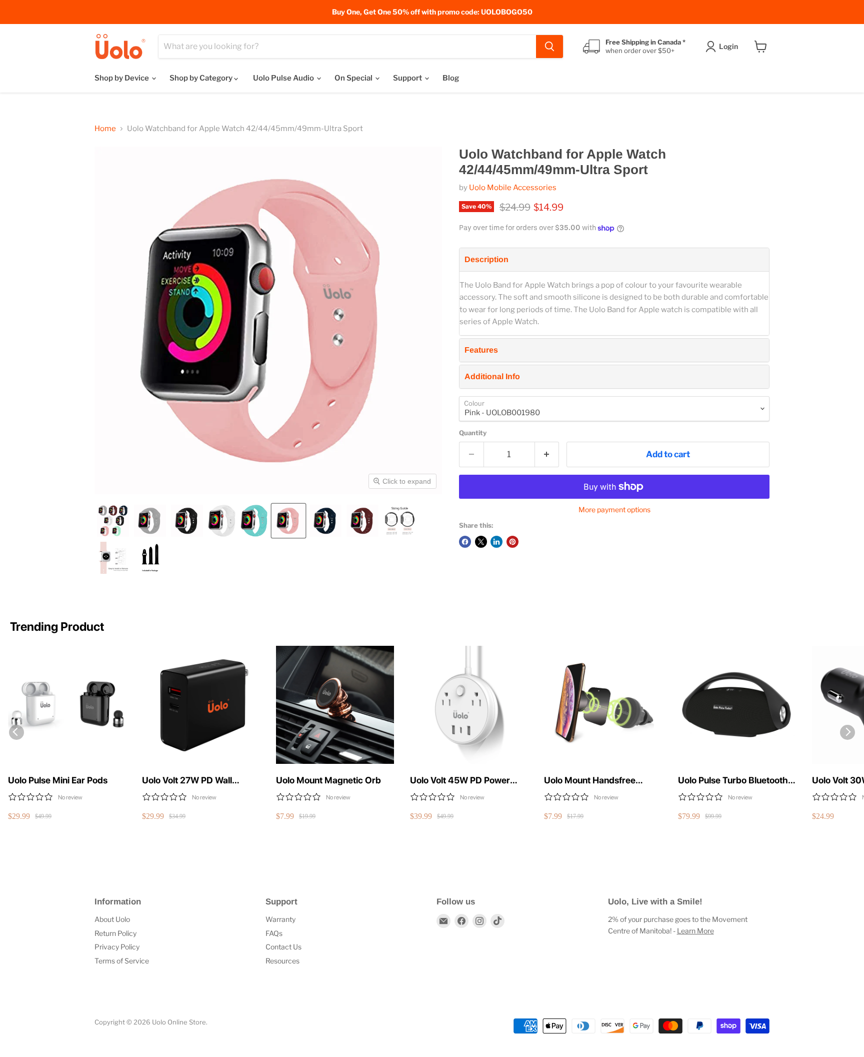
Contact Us (284, 946)
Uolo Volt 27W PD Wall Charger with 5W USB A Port (200, 780)
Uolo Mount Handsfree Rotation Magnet (590, 780)
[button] (113, 521)
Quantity (472, 433)
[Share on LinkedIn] (496, 542)
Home (105, 129)
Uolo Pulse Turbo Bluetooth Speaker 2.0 (733, 780)
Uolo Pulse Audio (284, 78)
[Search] (549, 46)
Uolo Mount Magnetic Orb (328, 780)
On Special (354, 78)
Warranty (281, 919)
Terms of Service (121, 960)
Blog (450, 78)
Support (408, 78)
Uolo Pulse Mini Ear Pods (58, 780)
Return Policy (115, 933)
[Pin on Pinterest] (512, 542)
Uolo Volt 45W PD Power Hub (460, 780)
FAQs (274, 933)
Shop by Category (202, 78)
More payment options (614, 510)
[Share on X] (481, 542)
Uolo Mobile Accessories (512, 187)
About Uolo (112, 919)
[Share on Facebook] (465, 542)
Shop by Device (122, 78)
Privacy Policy (117, 946)
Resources (283, 960)
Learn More (695, 930)
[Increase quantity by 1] (547, 454)
